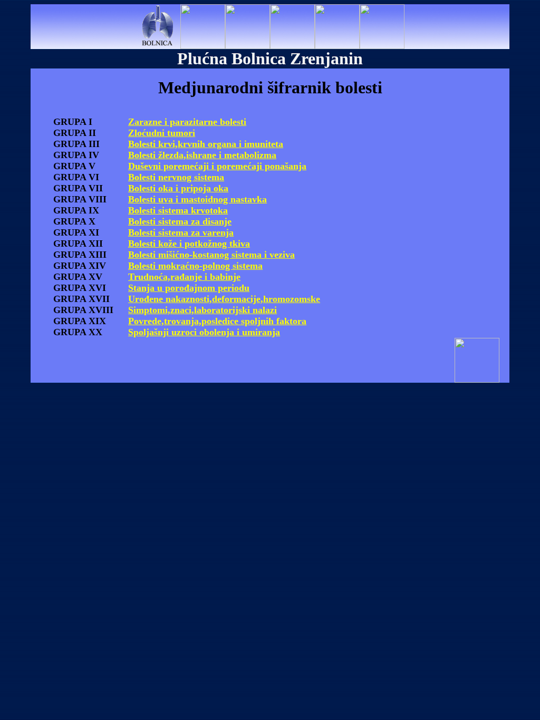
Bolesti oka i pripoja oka (178, 188)
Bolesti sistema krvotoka (178, 210)
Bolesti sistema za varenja (181, 232)
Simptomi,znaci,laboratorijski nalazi (202, 310)
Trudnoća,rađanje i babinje (184, 276)
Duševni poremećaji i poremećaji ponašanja (217, 166)
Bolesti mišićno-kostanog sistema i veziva (211, 254)
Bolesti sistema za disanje (180, 221)
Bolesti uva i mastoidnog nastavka (197, 199)
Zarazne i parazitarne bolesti (187, 121)
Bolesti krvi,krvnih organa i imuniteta (205, 144)
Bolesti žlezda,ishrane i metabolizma (202, 155)
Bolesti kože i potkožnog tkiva (189, 243)
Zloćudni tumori (161, 133)
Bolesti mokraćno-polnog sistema (195, 265)
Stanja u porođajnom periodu (188, 288)
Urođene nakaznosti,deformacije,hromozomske (224, 299)
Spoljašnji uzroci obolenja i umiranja (204, 332)
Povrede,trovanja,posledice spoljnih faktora (217, 321)
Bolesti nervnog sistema (176, 177)
